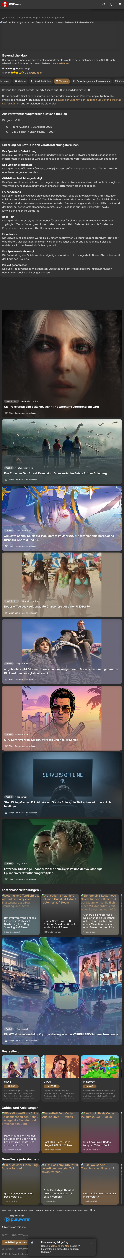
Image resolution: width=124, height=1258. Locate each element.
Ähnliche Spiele (42, 81)
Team (31, 1210)
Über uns (22, 1210)
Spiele (11, 17)
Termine (63, 81)
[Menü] (120, 4)
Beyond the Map (28, 17)
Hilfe (4, 1210)
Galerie (22, 81)
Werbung (12, 1210)
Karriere (39, 1210)
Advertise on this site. (14, 1227)
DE (93, 1210)
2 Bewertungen (33, 72)
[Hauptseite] (11, 4)
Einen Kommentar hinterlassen (22, 413)
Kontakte (49, 1210)
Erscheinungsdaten (52, 17)
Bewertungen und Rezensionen (93, 81)
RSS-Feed (83, 1210)
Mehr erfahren (60, 63)
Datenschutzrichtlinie (66, 1210)
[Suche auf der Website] (104, 4)
